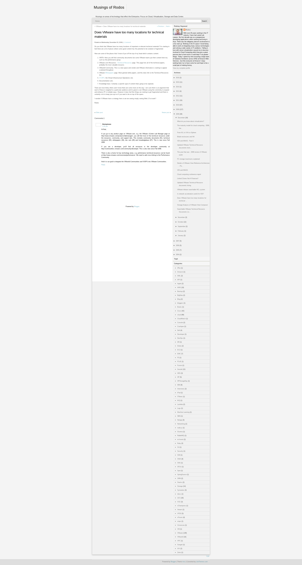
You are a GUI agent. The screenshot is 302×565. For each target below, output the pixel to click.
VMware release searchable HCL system (191, 189)
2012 (177, 96)
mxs (183, 562)
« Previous (160, 26)
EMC (179, 354)
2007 (177, 241)
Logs (179, 408)
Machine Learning (183, 412)
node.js (179, 428)
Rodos (188, 30)
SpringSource (182, 474)
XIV (178, 548)
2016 (177, 78)
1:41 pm (105, 126)
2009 (177, 109)
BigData (180, 295)
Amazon (180, 272)
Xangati (179, 545)
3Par (178, 268)
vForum (179, 517)
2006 (177, 245)
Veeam (179, 509)
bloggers (180, 303)
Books (179, 307)
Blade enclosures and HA (186, 137)
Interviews (180, 389)
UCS (178, 498)
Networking (181, 424)
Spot (178, 470)
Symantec (180, 490)
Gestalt (179, 369)
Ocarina (180, 432)
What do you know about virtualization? (190, 121)
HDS (178, 373)
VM (178, 529)
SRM (179, 478)
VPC (178, 541)
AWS (179, 287)
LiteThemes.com (202, 562)
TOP (207, 556)
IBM (178, 385)
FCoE (179, 361)
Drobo (179, 346)
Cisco (179, 311)
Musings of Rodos (109, 7)
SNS (178, 463)
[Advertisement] (101, 243)
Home (97, 21)
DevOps (180, 338)
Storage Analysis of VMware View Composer (192, 205)
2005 (177, 250)
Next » (168, 26)
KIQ (178, 400)
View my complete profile (181, 68)
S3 (178, 447)
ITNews (179, 396)
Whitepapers (109, 73)
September (181, 226)
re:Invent (180, 439)
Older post (99, 112)
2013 (177, 91)
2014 (177, 87)
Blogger (136, 206)
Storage (180, 486)
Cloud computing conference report (189, 174)
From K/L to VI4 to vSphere (186, 132)
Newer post (166, 112)
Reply (103, 165)
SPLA (179, 467)
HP (178, 377)
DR (178, 342)
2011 (177, 100)
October (180, 222)
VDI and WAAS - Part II (185, 141)
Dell (178, 330)
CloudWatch (181, 319)
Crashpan (180, 326)
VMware (98, 26)
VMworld (180, 537)
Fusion (179, 365)
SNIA (179, 459)
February (181, 231)
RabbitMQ (180, 435)
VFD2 (179, 513)
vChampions (181, 506)
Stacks (179, 482)
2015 (177, 82)
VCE (178, 502)
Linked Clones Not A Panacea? (187, 178)
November (181, 217)
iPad (178, 393)
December (181, 118)
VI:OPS (102, 78)
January (180, 235)
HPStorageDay (182, 381)
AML (178, 276)
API (178, 280)
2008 (177, 114)
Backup (179, 291)
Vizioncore (181, 525)
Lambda (180, 404)
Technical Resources (124, 63)
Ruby (179, 443)
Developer (180, 334)
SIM (178, 455)
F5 (178, 357)
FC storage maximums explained (188, 159)
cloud (179, 315)
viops (179, 521)
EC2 (178, 350)
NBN (178, 416)
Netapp (179, 420)
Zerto (179, 552)
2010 (177, 105)
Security (180, 451)
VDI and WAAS (182, 170)
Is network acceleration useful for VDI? (190, 194)
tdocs (179, 494)
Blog (178, 299)
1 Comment (127, 42)
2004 (177, 254)
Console (180, 322)
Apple (179, 283)
